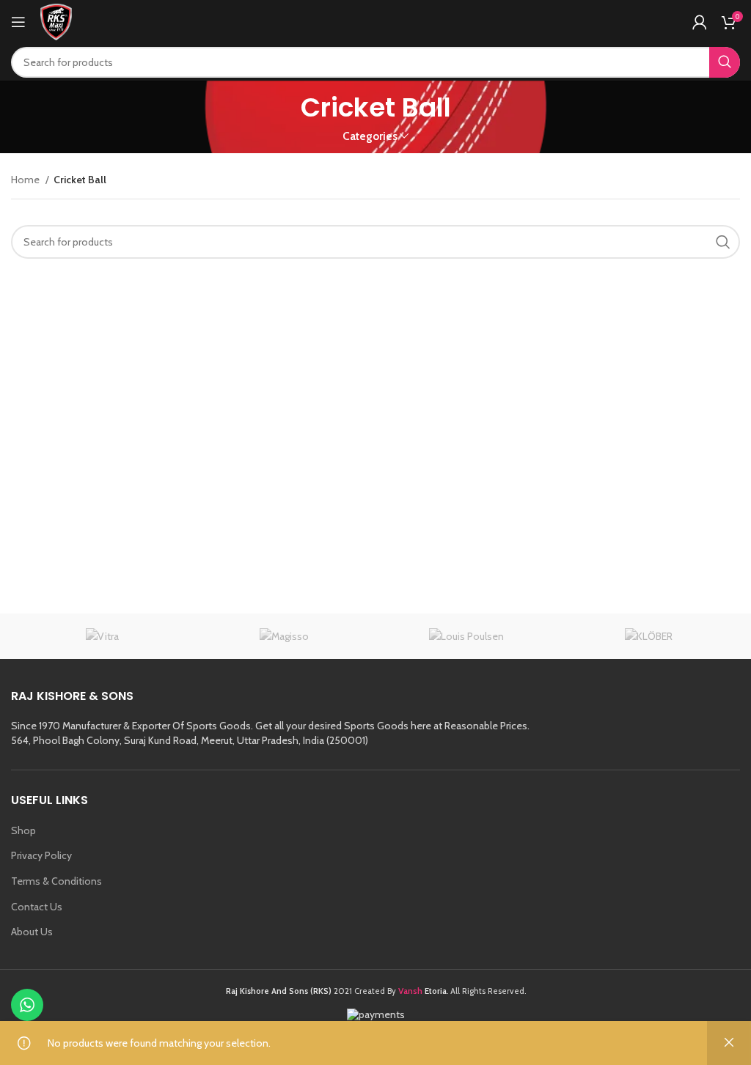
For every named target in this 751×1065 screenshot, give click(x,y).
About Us (32, 931)
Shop (23, 830)
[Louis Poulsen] (467, 636)
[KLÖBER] (649, 636)
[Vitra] (102, 636)
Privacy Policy (41, 855)
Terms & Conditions (56, 881)
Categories (370, 135)
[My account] (699, 22)
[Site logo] (56, 20)
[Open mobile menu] (18, 22)
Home (26, 179)
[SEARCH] (724, 62)
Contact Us (36, 906)
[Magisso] (285, 636)
